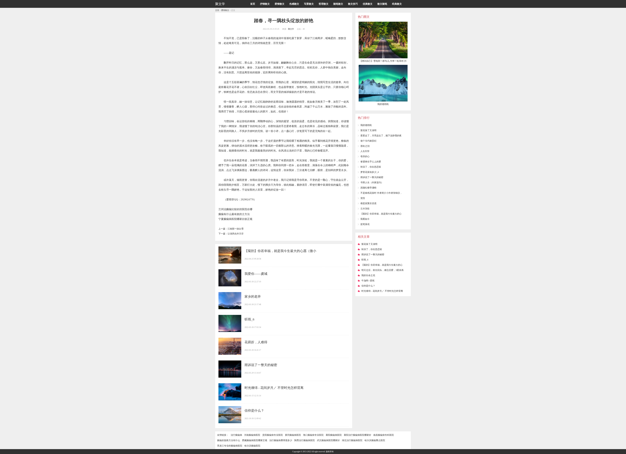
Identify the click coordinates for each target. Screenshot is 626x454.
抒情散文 (265, 4)
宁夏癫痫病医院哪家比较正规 (235, 219)
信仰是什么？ (254, 410)
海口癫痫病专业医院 (313, 435)
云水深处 (365, 208)
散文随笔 (382, 4)
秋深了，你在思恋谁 (370, 167)
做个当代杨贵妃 (368, 141)
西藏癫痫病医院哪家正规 (254, 440)
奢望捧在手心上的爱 (370, 161)
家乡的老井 (253, 296)
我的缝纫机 (366, 125)
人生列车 (365, 151)
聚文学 (291, 29)
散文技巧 (353, 4)
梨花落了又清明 (368, 130)
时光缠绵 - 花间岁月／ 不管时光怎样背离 (274, 387)
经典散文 (397, 4)
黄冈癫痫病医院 (293, 435)
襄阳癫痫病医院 (334, 435)
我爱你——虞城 (256, 273)
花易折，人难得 (256, 342)
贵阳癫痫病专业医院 (272, 435)
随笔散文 (338, 4)
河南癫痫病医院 (252, 435)
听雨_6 (249, 319)
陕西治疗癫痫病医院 (304, 440)
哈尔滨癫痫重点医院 (375, 440)
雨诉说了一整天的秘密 (261, 365)
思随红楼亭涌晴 (368, 188)
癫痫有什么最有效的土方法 (234, 214)
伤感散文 (294, 4)
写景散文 (309, 4)
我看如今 (365, 219)
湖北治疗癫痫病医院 (352, 440)
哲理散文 (323, 4)
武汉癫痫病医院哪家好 (328, 440)
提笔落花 (365, 224)
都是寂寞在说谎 (368, 203)
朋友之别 (365, 146)
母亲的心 (365, 156)
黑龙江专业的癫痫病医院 (229, 446)
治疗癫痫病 (236, 435)
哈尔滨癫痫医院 (252, 446)
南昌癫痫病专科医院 (383, 435)
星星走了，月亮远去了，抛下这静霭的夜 (381, 135)
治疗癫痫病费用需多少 (280, 440)
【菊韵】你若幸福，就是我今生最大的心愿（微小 (280, 251)
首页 (252, 4)
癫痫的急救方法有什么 (228, 440)
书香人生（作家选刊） (371, 182)
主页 (217, 10)
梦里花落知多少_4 (369, 172)
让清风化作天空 (236, 233)
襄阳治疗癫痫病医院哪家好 (357, 435)
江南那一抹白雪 (236, 229)
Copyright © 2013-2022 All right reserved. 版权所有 (313, 451)
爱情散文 (279, 4)
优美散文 (368, 4)
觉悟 (362, 198)
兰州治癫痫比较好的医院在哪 (235, 209)
